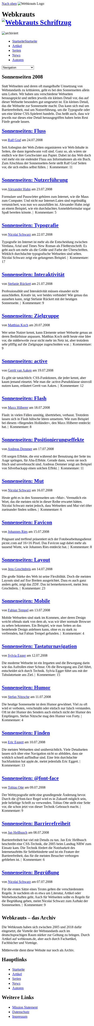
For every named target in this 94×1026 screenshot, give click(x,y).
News (16, 55)
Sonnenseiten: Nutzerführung (35, 180)
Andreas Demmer (20, 449)
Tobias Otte (16, 787)
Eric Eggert (16, 742)
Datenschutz (20, 1012)
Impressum (19, 1016)
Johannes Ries (18, 531)
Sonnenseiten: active (24, 361)
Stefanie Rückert (19, 284)
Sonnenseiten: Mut (23, 481)
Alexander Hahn (19, 189)
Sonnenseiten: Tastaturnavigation (39, 646)
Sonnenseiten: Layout (26, 560)
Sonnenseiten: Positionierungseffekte (43, 439)
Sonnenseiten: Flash (24, 398)
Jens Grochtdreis (19, 569)
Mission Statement (25, 1007)
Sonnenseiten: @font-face (30, 778)
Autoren (18, 60)
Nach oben (9, 3)
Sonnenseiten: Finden (26, 733)
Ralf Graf (14, 140)
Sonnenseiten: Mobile (26, 601)
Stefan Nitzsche (19, 697)
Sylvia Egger (17, 655)
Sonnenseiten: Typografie (30, 225)
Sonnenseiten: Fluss (24, 131)
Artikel (17, 46)
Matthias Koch (18, 325)
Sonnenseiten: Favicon (27, 522)
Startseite (18, 969)
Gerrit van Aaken (20, 370)
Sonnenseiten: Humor (26, 687)
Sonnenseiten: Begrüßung (30, 872)
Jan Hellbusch (17, 832)
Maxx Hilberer (18, 407)
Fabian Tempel (18, 610)
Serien (16, 50)
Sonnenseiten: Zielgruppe (30, 316)
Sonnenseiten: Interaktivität (33, 274)
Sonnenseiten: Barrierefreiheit (36, 823)
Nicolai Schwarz (19, 234)
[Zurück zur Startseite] (36, 22)
